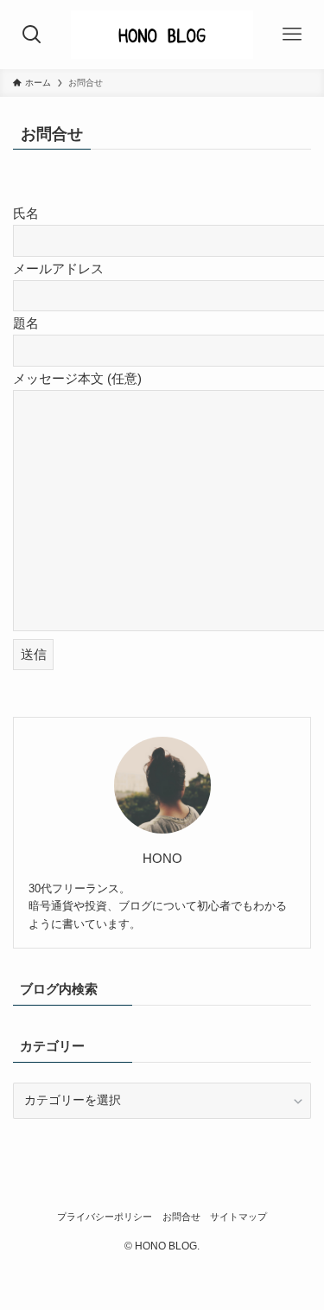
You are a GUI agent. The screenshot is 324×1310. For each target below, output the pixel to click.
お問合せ (181, 1216)
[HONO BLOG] (161, 34)
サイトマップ (238, 1216)
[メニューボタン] (291, 34)
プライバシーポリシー (104, 1216)
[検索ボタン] (32, 34)
